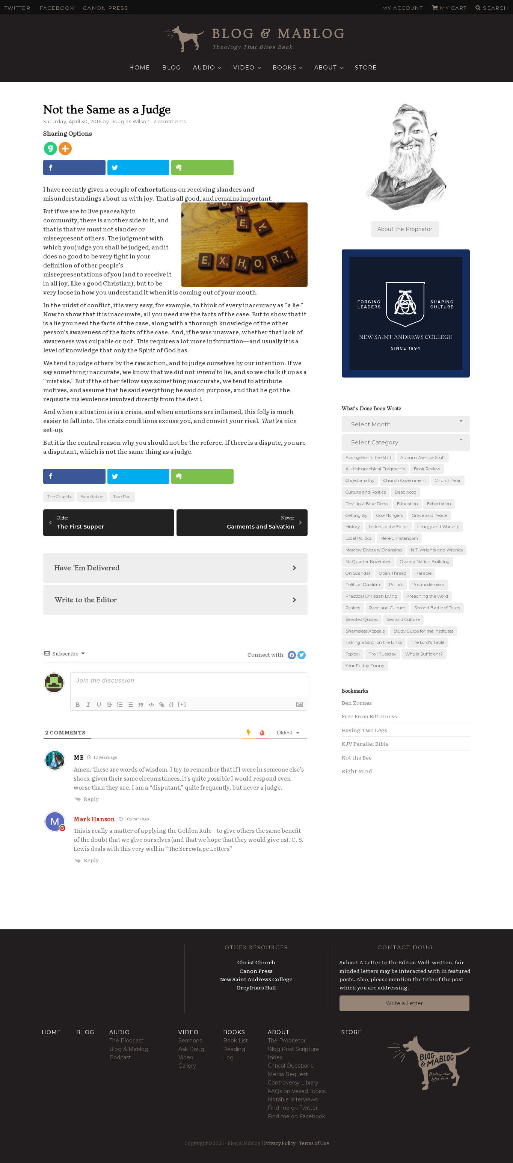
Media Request (288, 1074)
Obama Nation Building (425, 561)
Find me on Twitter (293, 1107)
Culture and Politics (366, 492)
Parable (423, 573)
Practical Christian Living (371, 596)
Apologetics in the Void (368, 457)
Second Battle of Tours (437, 607)
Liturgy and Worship (438, 526)
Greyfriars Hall (256, 987)
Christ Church (256, 962)
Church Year (448, 480)
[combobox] (406, 424)
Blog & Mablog (279, 33)
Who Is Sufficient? (424, 654)
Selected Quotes (362, 619)
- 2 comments (168, 121)
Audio (204, 67)
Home (139, 67)
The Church (59, 496)
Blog (171, 67)
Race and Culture (387, 607)
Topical (353, 654)
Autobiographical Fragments (375, 468)
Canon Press (105, 8)
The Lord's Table (427, 642)
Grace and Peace (429, 515)
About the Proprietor (404, 229)
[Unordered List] (130, 704)
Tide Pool (122, 496)
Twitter (17, 8)
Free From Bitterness (369, 716)
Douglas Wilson (129, 121)
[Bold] (77, 704)
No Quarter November (368, 561)
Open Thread (392, 573)
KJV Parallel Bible (365, 743)
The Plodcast (126, 1040)
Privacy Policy (280, 1142)
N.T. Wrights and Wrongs (437, 550)
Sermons (190, 1040)
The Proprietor (287, 1040)
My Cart (453, 8)
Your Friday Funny (365, 665)
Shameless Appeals (365, 631)
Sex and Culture (403, 619)
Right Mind (357, 771)
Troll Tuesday (382, 654)
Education (407, 503)
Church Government (404, 480)
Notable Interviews (293, 1099)
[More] (65, 148)
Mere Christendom (399, 538)
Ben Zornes (357, 702)
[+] (182, 704)
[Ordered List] (120, 704)
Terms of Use (314, 1142)
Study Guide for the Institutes (423, 631)
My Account (402, 8)
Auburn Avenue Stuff (422, 457)
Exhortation (92, 496)
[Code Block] (151, 704)
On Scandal (358, 573)
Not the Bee (357, 757)
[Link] (162, 704)
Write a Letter (404, 1003)
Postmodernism (428, 584)
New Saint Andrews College (256, 979)
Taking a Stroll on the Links (374, 642)
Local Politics (358, 538)
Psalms (353, 607)
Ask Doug (191, 1049)
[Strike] (109, 704)
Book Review (427, 468)
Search (495, 8)
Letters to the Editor (388, 526)
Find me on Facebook (296, 1116)
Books (284, 67)
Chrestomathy (360, 480)
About (325, 67)
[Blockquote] (141, 704)
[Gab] (50, 148)
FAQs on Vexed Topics (297, 1091)
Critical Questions (290, 1065)
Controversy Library (293, 1082)
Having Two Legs (364, 730)
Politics (396, 584)
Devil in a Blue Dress (367, 503)
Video (244, 67)
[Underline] (99, 704)
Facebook (56, 8)
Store (366, 67)
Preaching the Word (427, 596)
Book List (235, 1040)
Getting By (356, 515)
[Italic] (88, 704)
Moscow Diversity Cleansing (374, 550)
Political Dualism (363, 584)
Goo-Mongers (389, 515)
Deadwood (405, 492)
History (353, 526)
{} (171, 704)
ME (78, 757)
